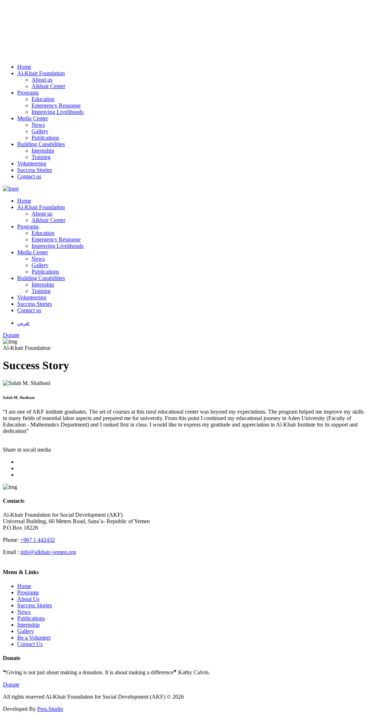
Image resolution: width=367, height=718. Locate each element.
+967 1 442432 (37, 540)
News (23, 612)
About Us (28, 599)
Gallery (25, 631)
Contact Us (30, 644)
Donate (11, 684)
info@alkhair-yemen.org (48, 552)
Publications (31, 618)
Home (24, 586)
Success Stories (34, 605)
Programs (28, 592)
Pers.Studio (50, 709)
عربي (23, 323)
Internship (28, 625)
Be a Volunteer (34, 638)
